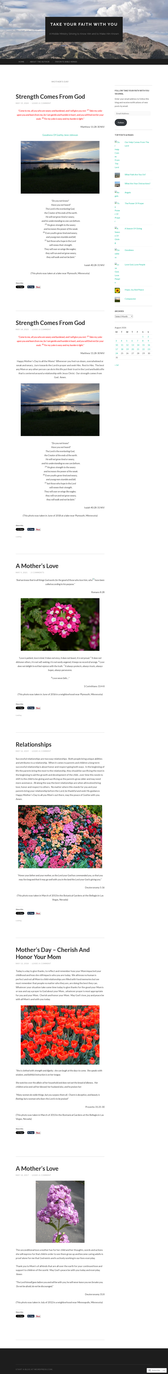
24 (117, 353)
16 (149, 345)
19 (127, 349)
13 (133, 345)
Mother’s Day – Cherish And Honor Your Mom (53, 953)
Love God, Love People (135, 264)
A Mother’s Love (37, 565)
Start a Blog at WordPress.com (34, 1369)
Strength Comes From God (50, 96)
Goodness (129, 250)
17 (117, 349)
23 (149, 349)
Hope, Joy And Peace (134, 289)
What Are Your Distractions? (137, 183)
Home (21, 62)
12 (127, 345)
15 (143, 345)
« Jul (117, 365)
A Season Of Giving (133, 228)
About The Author (39, 62)
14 (138, 345)
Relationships (33, 744)
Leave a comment (41, 103)
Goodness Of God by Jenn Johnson (60, 134)
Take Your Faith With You (84, 24)
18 (122, 349)
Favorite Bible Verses (66, 62)
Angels (128, 192)
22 (143, 349)
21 (138, 349)
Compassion (130, 298)
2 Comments (37, 572)
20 (133, 349)
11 (122, 345)
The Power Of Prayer (134, 203)
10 (117, 345)
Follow (121, 122)
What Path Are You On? (135, 174)
